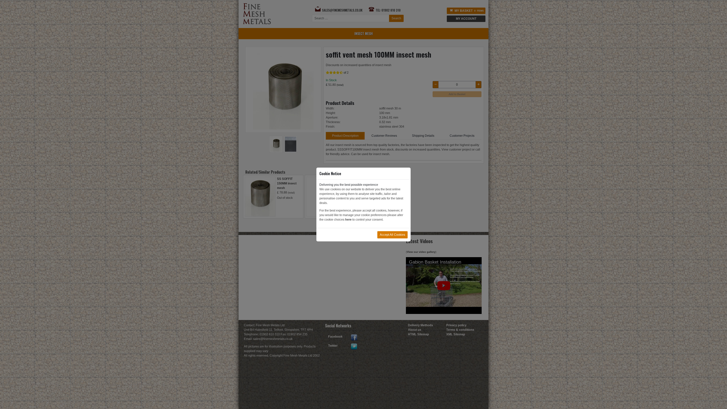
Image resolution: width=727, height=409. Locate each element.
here (348, 219)
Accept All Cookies (392, 234)
